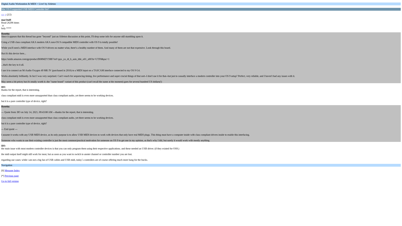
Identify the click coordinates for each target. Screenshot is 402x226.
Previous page (12, 176)
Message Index (12, 170)
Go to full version (10, 181)
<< (2, 14)
